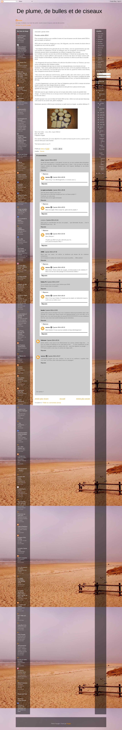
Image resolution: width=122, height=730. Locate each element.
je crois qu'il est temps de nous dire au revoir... (22, 637)
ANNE (42, 252)
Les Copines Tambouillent (21, 345)
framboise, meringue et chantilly (21, 686)
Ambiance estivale (22, 65)
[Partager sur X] (58, 149)
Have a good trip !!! (22, 403)
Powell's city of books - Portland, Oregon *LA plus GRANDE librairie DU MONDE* (22, 650)
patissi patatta (22, 175)
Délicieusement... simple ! (22, 469)
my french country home (22, 671)
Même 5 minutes (22, 683)
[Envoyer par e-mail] (54, 149)
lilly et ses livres (22, 154)
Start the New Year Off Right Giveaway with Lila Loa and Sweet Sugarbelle (22, 256)
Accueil (62, 399)
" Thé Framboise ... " (22, 424)
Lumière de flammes (21, 88)
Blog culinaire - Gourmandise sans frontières (22, 48)
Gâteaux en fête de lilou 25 (22, 285)
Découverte (101, 45)
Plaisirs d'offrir (100, 54)
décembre (102, 94)
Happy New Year (22, 270)
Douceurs (100, 47)
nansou (20, 20)
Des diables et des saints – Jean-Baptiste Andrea (22, 79)
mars (101, 124)
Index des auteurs (22, 156)
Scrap (99, 67)
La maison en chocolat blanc (102, 160)
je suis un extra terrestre (22, 660)
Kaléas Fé (44, 282)
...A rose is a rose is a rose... (22, 456)
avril (101, 122)
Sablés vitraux (101, 146)
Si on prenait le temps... (22, 219)
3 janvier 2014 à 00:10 (59, 295)
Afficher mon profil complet (23, 25)
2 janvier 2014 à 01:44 (52, 220)
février (101, 127)
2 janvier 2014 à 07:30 (51, 252)
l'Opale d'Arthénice (21, 228)
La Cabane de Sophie (22, 605)
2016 (99, 85)
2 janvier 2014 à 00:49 (59, 190)
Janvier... (20, 426)
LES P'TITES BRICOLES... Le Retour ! (22, 337)
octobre (102, 103)
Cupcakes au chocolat (101, 141)
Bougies (100, 41)
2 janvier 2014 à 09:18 (59, 267)
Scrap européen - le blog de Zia (22, 210)
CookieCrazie (21, 489)
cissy (42, 160)
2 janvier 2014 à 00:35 (50, 160)
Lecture (100, 50)
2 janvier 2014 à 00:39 (59, 177)
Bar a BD (20, 239)
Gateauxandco (22, 109)
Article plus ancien (83, 399)
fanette (43, 310)
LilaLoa (20, 162)
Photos (100, 52)
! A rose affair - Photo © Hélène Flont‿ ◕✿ (22, 267)
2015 (99, 88)
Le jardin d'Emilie (20, 184)
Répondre (43, 170)
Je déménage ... (22, 551)
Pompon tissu (21, 584)
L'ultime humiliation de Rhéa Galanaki (21, 481)
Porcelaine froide (101, 61)
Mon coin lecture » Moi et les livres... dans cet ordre (22, 74)
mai (101, 119)
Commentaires (103, 76)
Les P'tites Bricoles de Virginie (21, 332)
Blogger (69, 723)
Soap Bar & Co (22, 625)
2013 (99, 173)
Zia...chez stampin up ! (21, 447)
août (101, 112)
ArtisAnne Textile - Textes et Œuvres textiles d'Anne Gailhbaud (22, 139)
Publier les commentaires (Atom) (52, 402)
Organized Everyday (21, 391)
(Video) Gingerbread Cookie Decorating (22, 101)
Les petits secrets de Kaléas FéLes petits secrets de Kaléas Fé (22, 594)
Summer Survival (22, 393)
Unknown (43, 340)
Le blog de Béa (22, 276)
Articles (101, 74)
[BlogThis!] (56, 149)
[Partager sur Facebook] (60, 149)
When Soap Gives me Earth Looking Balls (22, 529)
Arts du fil (100, 33)
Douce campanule (21, 400)
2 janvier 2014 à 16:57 (53, 282)
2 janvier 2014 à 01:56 (59, 234)
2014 (99, 90)
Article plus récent (41, 399)
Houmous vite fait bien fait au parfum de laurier (22, 518)
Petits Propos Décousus (22, 36)
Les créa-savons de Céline (22, 568)
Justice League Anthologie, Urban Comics (22, 439)
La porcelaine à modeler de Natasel (22, 315)
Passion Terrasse (20, 367)
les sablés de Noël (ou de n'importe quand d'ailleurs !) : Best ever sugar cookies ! (22, 321)
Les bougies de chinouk (22, 119)
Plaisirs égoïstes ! (100, 58)
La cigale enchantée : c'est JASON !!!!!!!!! (21, 581)
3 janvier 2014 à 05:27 (54, 356)
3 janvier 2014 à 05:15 (53, 340)
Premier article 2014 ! (101, 168)
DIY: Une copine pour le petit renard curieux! (22, 506)
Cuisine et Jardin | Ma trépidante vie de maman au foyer (22, 708)
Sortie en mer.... (22, 212)
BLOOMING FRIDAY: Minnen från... (22, 461)
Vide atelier (21, 221)
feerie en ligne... (22, 449)
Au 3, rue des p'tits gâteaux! (22, 502)
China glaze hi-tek (22, 598)
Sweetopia (21, 98)
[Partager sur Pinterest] (61, 149)
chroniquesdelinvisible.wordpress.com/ (22, 434)
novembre (102, 99)
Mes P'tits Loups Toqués (22, 699)
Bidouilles (100, 39)
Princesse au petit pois (21, 514)
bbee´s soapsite (22, 558)
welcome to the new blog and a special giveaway (22, 675)
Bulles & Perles (22, 195)
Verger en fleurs (102, 135)
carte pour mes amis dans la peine (21, 415)
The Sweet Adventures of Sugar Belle (22, 250)
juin (101, 117)
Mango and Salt (22, 694)
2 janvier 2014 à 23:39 (51, 310)
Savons (42, 151)
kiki (18, 618)
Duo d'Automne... (22, 278)
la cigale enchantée (46, 190)
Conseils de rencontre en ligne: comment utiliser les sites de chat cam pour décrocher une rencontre (22, 303)
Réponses (45, 174)
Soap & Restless (22, 526)
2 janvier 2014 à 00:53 (59, 207)
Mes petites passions (21, 378)
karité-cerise (101, 153)
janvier (101, 131)
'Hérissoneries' (22, 645)
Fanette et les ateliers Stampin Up (22, 411)
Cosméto (100, 43)
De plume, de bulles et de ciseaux (59, 11)
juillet (101, 115)
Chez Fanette (21, 634)
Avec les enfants (100, 36)
